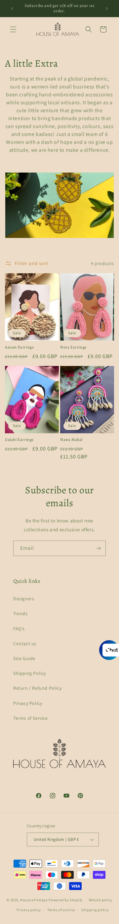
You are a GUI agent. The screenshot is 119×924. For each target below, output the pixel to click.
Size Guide (24, 658)
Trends (20, 613)
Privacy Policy (27, 703)
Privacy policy (29, 910)
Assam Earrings (19, 347)
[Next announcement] (106, 8)
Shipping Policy (29, 673)
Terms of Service (30, 718)
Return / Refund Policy (37, 688)
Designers (23, 599)
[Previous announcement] (12, 8)
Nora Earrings (73, 347)
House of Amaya (34, 899)
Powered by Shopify (66, 899)
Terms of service (61, 910)
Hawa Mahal (71, 439)
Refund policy (100, 900)
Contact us (24, 643)
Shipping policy (95, 910)
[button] (13, 29)
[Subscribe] (98, 548)
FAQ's (19, 629)
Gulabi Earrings (19, 439)
